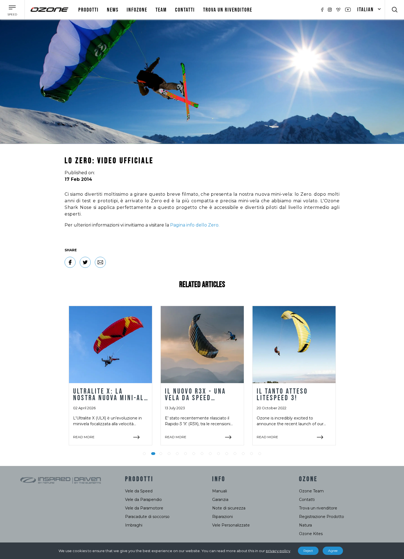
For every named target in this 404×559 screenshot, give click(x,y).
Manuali (219, 491)
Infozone (137, 10)
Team (161, 10)
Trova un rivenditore (227, 10)
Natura (305, 525)
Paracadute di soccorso (147, 516)
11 (226, 453)
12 (235, 453)
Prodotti (88, 10)
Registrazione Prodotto (321, 516)
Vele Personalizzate (231, 525)
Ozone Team (311, 491)
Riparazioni (222, 516)
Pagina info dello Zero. (194, 225)
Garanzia (220, 499)
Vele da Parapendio (143, 499)
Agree (332, 551)
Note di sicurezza (228, 508)
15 (259, 453)
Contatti (185, 10)
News (112, 10)
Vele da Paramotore (144, 508)
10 (218, 453)
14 (251, 453)
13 (243, 453)
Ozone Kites (311, 533)
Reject (308, 551)
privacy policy (278, 551)
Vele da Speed (139, 491)
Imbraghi (133, 525)
